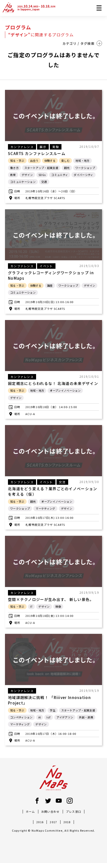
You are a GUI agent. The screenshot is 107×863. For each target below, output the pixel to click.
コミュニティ (59, 175)
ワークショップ (85, 168)
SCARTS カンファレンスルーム (36, 153)
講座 (50, 285)
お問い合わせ (50, 811)
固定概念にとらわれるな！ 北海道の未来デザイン (53, 383)
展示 (43, 147)
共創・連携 (86, 717)
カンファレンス (22, 147)
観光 (67, 168)
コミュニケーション (23, 182)
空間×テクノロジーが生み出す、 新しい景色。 (51, 599)
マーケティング (45, 508)
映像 (58, 606)
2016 (40, 822)
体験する (49, 160)
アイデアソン (64, 717)
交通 (44, 182)
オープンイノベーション (65, 390)
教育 (13, 175)
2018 (67, 822)
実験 (55, 147)
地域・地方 (82, 160)
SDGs (42, 175)
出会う (34, 160)
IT (31, 606)
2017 (53, 822)
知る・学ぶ (17, 160)
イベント (46, 266)
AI (39, 717)
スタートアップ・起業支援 (41, 168)
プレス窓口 (73, 811)
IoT (49, 717)
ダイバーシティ (83, 175)
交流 (62, 482)
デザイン (27, 175)
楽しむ (65, 160)
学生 (52, 710)
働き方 (14, 168)
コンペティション (21, 717)
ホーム (30, 811)
